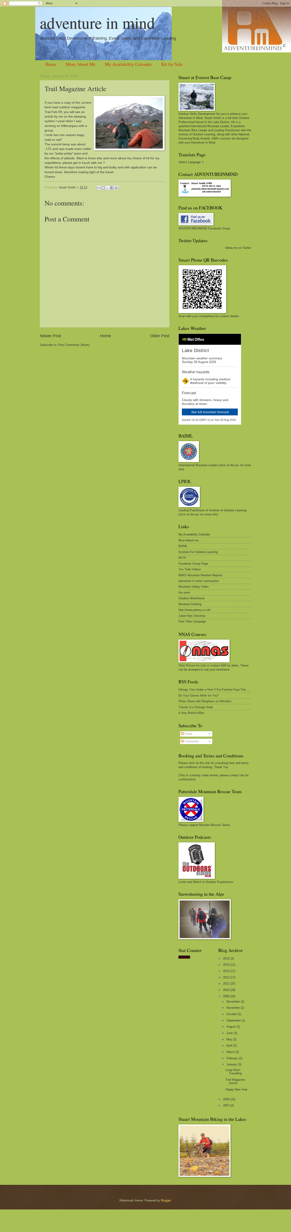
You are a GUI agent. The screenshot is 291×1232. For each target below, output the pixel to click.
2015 (226, 958)
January (232, 1064)
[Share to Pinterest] (116, 187)
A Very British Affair (191, 713)
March (231, 1052)
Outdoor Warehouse (191, 598)
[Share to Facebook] (112, 187)
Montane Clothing (189, 604)
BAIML (183, 546)
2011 (226, 983)
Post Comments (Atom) (73, 345)
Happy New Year (236, 1089)
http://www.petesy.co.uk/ (194, 610)
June (230, 1033)
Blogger (166, 1200)
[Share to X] (107, 187)
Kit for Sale (172, 64)
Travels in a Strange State (195, 707)
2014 (226, 964)
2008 (226, 1099)
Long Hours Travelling (234, 1071)
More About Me (80, 64)
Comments (191, 741)
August (231, 1026)
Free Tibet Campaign (192, 621)
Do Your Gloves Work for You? (198, 695)
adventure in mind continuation (198, 581)
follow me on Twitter (238, 247)
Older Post (159, 336)
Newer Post (50, 336)
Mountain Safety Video (193, 586)
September (234, 1020)
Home (50, 64)
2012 (226, 977)
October (232, 1014)
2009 (226, 996)
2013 (226, 971)
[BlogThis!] (103, 187)
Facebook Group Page (193, 563)
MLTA (182, 557)
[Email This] (99, 187)
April (229, 1045)
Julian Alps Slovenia (191, 615)
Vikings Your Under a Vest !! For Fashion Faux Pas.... (214, 689)
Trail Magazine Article (75, 88)
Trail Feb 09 (53, 112)
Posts (188, 734)
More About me (188, 540)
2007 (226, 1105)
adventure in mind (97, 22)
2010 (226, 990)
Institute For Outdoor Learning (198, 552)
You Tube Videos (189, 569)
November (233, 1007)
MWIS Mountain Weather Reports (200, 575)
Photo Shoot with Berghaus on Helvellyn (204, 701)
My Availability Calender (128, 64)
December (233, 1001)
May (229, 1039)
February (232, 1058)
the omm (184, 592)
